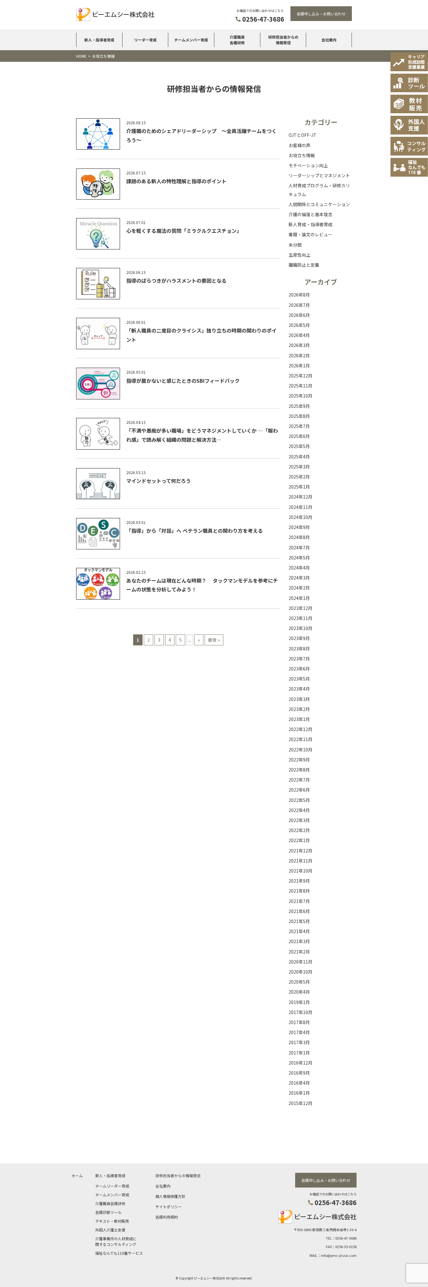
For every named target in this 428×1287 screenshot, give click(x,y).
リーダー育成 (145, 39)
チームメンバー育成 (191, 39)
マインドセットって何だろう (158, 480)
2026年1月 (299, 365)
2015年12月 (300, 1103)
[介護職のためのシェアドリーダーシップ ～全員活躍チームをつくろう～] (98, 135)
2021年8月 (299, 891)
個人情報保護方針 (170, 1196)
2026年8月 (299, 294)
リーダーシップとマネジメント (319, 175)
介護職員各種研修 (237, 39)
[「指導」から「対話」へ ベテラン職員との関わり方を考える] (98, 535)
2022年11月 (300, 739)
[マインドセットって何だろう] (98, 485)
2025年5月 (299, 446)
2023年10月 (300, 628)
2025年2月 (299, 476)
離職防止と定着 (304, 265)
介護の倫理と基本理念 (310, 214)
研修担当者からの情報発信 (283, 39)
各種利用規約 (166, 1217)
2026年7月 (299, 305)
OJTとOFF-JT (302, 135)
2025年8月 (299, 416)
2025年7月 (299, 426)
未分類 (295, 245)
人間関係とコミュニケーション (319, 204)
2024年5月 (299, 557)
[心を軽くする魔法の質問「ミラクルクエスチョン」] (98, 235)
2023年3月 (299, 699)
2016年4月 (299, 1083)
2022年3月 (299, 820)
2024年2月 (299, 588)
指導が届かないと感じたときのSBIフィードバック (183, 380)
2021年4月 (299, 931)
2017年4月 (299, 1032)
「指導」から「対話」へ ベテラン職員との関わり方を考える (194, 530)
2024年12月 (300, 497)
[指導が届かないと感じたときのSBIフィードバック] (98, 385)
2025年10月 (300, 396)
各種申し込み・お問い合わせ (321, 13)
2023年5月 (299, 679)
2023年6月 (299, 668)
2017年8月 (299, 1022)
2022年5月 (299, 800)
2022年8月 (299, 769)
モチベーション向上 (308, 165)
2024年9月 (299, 527)
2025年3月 (299, 466)
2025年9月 (299, 406)
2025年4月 (299, 456)
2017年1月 (299, 1052)
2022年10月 (300, 749)
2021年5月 (299, 921)
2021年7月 (299, 901)
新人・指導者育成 (99, 39)
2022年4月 (299, 810)
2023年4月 (299, 689)
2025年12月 (300, 375)
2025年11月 (300, 385)
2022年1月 (299, 840)
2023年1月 (299, 719)
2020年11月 (300, 962)
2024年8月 (299, 537)
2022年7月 (299, 780)
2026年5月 (299, 325)
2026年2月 (299, 355)
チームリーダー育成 (112, 1185)
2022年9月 (299, 759)
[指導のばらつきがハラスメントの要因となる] (98, 285)
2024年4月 (299, 567)
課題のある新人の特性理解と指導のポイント (176, 181)
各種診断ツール (108, 1212)
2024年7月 (299, 547)
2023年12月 (300, 608)
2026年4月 (299, 335)
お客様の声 (300, 145)
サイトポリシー (168, 1206)
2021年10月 (300, 871)
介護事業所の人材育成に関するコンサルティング (116, 1241)
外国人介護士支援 (110, 1229)
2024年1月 (299, 598)
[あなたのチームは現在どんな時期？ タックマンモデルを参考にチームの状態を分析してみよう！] (98, 585)
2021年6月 (299, 911)
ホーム (77, 1175)
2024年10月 (300, 517)
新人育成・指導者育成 (310, 224)
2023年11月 (300, 618)
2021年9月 (299, 881)
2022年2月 (299, 830)
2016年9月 (299, 1073)
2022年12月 (300, 729)
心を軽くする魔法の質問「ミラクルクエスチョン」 (184, 230)
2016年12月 (300, 1063)
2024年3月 (299, 577)
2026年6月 (299, 315)
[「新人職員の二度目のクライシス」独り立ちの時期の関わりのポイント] (98, 335)
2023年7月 (299, 658)
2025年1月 (299, 486)
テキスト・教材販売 (112, 1221)
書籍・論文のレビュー (310, 234)
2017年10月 (300, 1012)
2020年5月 (299, 982)
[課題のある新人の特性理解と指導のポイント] (98, 185)
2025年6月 (299, 436)
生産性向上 (300, 255)
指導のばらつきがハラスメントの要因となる (176, 280)
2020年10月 (300, 972)
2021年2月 (299, 951)
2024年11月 (300, 507)
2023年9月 (299, 638)
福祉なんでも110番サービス (119, 1253)
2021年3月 (299, 941)
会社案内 (329, 39)
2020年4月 (299, 992)
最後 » (214, 640)
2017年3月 (299, 1042)
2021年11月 (300, 860)
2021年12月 (300, 850)
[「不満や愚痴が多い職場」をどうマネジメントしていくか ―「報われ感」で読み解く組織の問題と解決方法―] (98, 435)
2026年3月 (299, 345)
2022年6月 (299, 790)
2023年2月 (299, 709)
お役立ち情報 (302, 155)
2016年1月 (299, 1093)
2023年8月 (299, 648)
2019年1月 (299, 1002)
